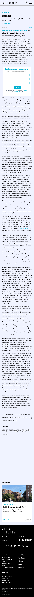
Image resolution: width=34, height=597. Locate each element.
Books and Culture (7, 563)
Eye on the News (8, 520)
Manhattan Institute (7, 576)
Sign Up (17, 87)
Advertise (4, 575)
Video (3, 565)
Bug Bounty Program (7, 582)
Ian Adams (5, 504)
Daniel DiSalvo (5, 12)
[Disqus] (17, 457)
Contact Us (21, 567)
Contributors (21, 558)
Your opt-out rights (6, 594)
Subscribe (20, 561)
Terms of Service (16, 91)
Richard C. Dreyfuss (24, 228)
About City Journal (23, 555)
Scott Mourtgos (12, 504)
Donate (5, 426)
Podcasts (4, 561)
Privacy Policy (26, 90)
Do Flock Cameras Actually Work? (14, 507)
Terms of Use (5, 580)
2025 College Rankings (8, 567)
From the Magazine (7, 559)
